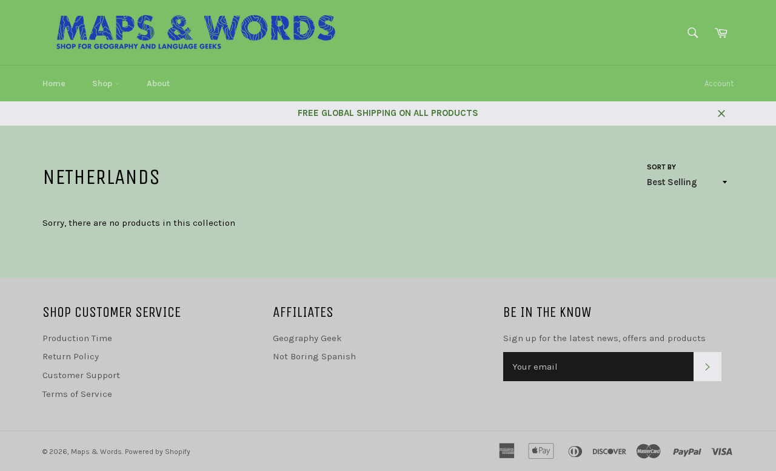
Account (719, 83)
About (158, 83)
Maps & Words (96, 451)
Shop (103, 83)
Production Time (77, 338)
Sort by (661, 167)
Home (53, 83)
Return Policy (70, 356)
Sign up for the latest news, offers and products (604, 338)
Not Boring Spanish (314, 356)
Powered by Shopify (157, 451)
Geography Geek (307, 338)
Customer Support (81, 375)
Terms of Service (77, 393)
